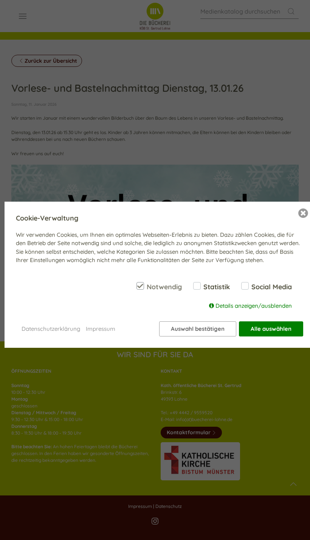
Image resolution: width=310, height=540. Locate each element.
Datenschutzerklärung (51, 328)
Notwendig (164, 287)
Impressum (100, 328)
